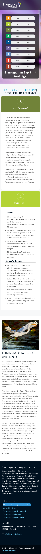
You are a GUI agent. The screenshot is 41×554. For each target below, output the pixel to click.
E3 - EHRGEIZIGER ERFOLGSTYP (20, 90)
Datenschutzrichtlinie (9, 551)
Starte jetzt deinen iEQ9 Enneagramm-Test (16, 505)
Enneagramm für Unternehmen (14, 517)
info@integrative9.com (13, 534)
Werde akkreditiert (9, 508)
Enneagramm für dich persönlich (14, 511)
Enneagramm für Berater (12, 514)
